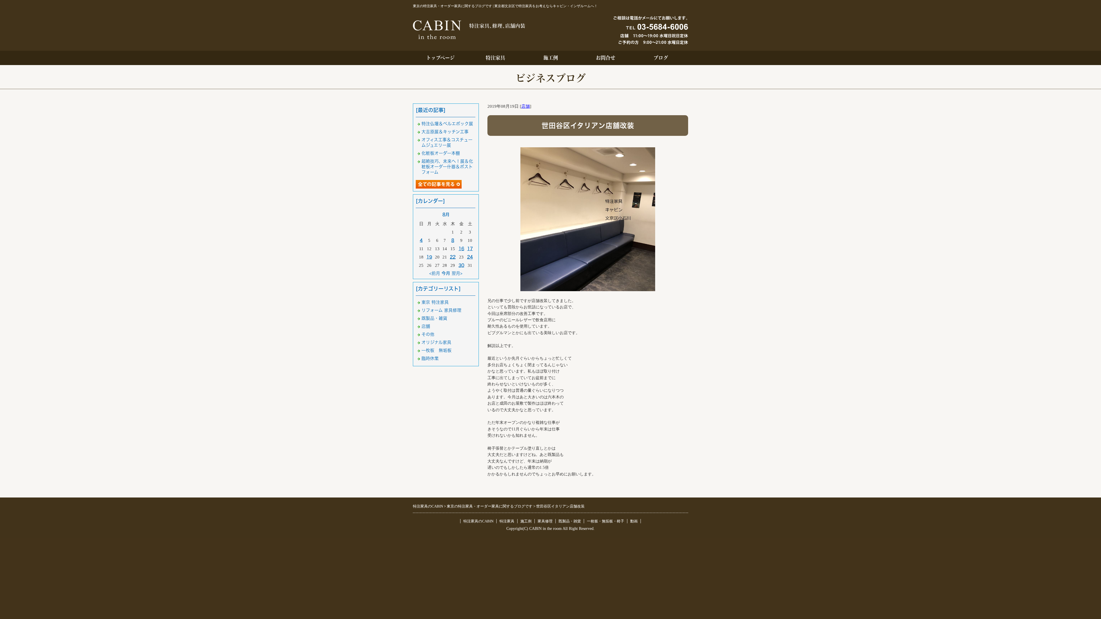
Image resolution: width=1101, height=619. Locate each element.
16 (461, 248)
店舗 (525, 106)
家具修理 (545, 521)
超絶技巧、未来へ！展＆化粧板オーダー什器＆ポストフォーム (447, 166)
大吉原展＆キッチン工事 (444, 132)
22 (453, 257)
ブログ (660, 57)
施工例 (550, 57)
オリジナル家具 (436, 342)
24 (470, 257)
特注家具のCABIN (478, 521)
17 (470, 248)
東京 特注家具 (435, 302)
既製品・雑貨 (434, 318)
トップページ (440, 57)
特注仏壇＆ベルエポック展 (447, 124)
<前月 (434, 273)
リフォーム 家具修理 (441, 310)
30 (461, 265)
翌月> (457, 273)
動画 (634, 521)
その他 (427, 334)
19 (429, 257)
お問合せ (605, 57)
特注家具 (495, 57)
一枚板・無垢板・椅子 (605, 521)
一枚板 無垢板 (436, 350)
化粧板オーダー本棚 (440, 153)
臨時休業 (430, 358)
